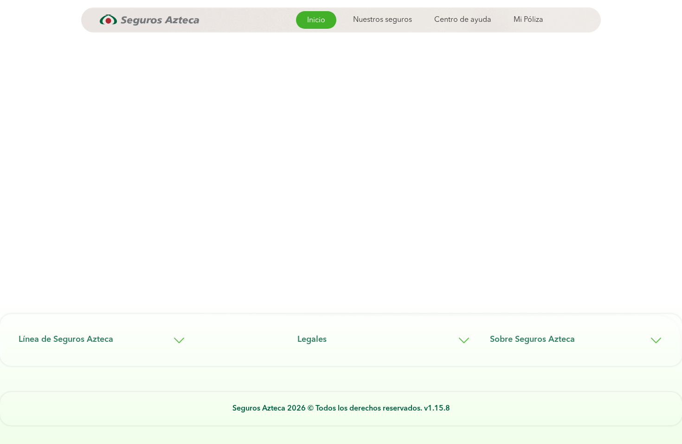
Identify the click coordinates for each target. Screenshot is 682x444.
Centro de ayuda (462, 20)
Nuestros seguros (382, 20)
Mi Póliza (528, 20)
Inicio (316, 20)
